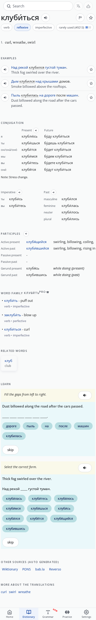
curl (4, 592)
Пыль (15, 95)
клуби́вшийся (37, 248)
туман (61, 67)
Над (14, 67)
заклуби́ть (12, 315)
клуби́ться (12, 329)
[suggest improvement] (80, 17)
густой (50, 67)
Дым (15, 81)
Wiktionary (10, 569)
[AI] (88, 6)
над (38, 81)
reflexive (22, 27)
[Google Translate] (78, 6)
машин (72, 95)
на (41, 95)
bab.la (40, 569)
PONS (26, 569)
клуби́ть (11, 300)
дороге (49, 95)
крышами (50, 81)
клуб (8, 360)
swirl (12, 592)
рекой (23, 67)
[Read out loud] (45, 17)
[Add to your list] (91, 17)
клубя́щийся (36, 241)
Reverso (55, 569)
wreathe (24, 592)
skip (10, 450)
